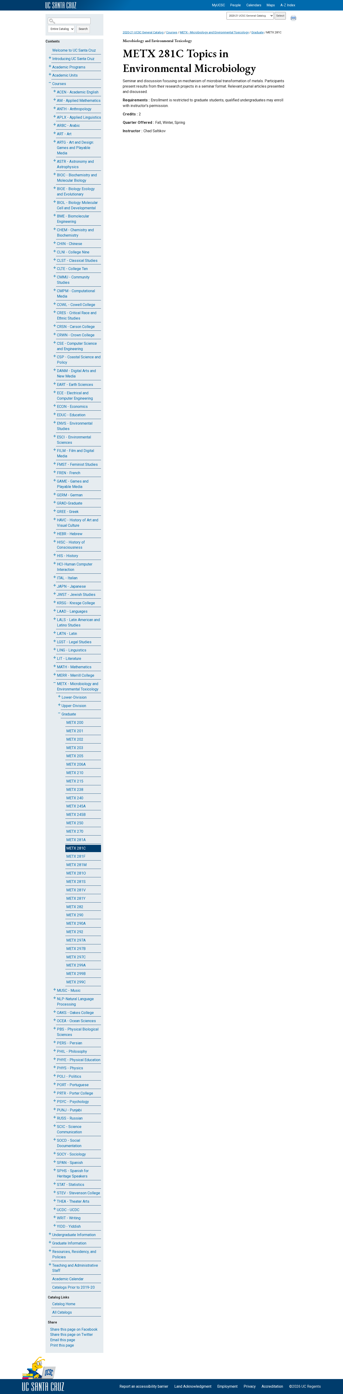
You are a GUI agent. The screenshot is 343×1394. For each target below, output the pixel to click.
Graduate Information (69, 1243)
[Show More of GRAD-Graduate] (54, 502)
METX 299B (76, 973)
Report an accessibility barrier (143, 1386)
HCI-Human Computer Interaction (74, 567)
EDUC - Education (71, 415)
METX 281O (76, 873)
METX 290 (74, 915)
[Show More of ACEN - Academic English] (54, 91)
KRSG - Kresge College (76, 603)
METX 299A (76, 965)
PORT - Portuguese (73, 1085)
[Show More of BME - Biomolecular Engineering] (54, 215)
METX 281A (76, 840)
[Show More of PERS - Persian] (54, 1042)
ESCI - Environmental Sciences (74, 440)
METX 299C (76, 982)
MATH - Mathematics (74, 667)
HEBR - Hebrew (69, 534)
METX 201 (74, 731)
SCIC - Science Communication (69, 1129)
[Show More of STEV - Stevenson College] (54, 1192)
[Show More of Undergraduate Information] (50, 1233)
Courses (59, 84)
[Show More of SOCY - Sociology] (54, 1153)
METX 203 (74, 748)
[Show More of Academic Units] (50, 74)
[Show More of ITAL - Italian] (54, 577)
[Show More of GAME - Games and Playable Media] (54, 480)
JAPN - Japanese (71, 586)
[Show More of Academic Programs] (50, 66)
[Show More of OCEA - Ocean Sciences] (54, 1019)
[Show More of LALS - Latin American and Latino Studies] (54, 618)
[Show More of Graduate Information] (50, 1242)
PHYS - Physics (70, 1068)
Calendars (253, 5)
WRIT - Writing (68, 1218)
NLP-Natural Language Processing (75, 1001)
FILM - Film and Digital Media (75, 453)
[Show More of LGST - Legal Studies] (54, 641)
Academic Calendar (68, 1279)
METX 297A (76, 940)
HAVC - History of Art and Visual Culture (77, 523)
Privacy (250, 1386)
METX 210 (74, 773)
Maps (271, 5)
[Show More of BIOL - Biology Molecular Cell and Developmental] (54, 201)
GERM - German (70, 495)
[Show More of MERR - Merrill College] (54, 674)
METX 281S (76, 881)
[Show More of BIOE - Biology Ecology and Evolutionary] (54, 187)
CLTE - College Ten (72, 269)
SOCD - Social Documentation (69, 1143)
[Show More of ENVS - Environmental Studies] (54, 422)
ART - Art (64, 134)
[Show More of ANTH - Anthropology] (54, 108)
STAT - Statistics (70, 1184)
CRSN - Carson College (76, 326)
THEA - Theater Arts (73, 1201)
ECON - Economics (72, 406)
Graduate (69, 714)
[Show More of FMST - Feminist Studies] (54, 463)
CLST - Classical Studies (77, 260)
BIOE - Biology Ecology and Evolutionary (76, 191)
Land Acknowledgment (192, 1386)
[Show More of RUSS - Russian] (54, 1117)
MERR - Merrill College (75, 675)
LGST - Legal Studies (74, 642)
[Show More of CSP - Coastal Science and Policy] (54, 356)
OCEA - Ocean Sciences (76, 1021)
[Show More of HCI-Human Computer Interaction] (54, 563)
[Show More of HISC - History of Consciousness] (54, 541)
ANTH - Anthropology (74, 109)
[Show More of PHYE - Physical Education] (54, 1058)
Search (83, 29)
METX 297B (76, 948)
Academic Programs (68, 67)
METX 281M (76, 865)
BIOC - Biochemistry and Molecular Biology (77, 178)
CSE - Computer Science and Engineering (77, 346)
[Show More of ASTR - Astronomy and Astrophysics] (54, 160)
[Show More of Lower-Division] (59, 696)
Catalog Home (63, 1304)
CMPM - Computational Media (76, 294)
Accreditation (272, 1386)
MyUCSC (218, 5)
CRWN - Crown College (75, 335)
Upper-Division (74, 706)
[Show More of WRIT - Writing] (54, 1217)
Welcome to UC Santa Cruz (74, 50)
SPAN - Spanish (70, 1162)
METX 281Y (75, 898)
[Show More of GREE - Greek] (54, 510)
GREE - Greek (68, 511)
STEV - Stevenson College (78, 1193)
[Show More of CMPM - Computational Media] (54, 290)
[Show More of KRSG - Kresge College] (54, 602)
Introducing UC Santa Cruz (73, 59)
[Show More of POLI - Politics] (54, 1075)
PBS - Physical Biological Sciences (77, 1032)
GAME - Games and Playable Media (72, 484)
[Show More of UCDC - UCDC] (54, 1208)
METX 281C (76, 848)
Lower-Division (74, 697)
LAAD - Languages (72, 611)
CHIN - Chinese (69, 244)
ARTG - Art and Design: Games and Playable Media (75, 147)
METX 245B (76, 814)
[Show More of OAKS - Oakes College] (54, 1011)
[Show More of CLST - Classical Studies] (54, 259)
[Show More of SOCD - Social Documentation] (54, 1139)
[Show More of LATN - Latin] (54, 632)
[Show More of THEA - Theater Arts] (54, 1200)
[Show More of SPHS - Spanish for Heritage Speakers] (54, 1169)
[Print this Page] (294, 18)
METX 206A (76, 764)
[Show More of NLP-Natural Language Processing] (54, 998)
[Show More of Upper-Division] (59, 704)
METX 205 (74, 756)
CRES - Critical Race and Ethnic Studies (76, 315)
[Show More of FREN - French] (54, 471)
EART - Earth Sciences (75, 384)
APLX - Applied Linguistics (79, 117)
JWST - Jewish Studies (76, 594)
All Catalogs (62, 1312)
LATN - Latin (67, 633)
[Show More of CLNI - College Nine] (54, 251)
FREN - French (68, 473)
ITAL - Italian (67, 578)
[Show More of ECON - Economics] (54, 405)
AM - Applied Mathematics (79, 100)
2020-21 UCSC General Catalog (143, 32)
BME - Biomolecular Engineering (73, 219)
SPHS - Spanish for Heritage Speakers (73, 1173)
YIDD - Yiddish (69, 1226)
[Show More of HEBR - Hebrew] (54, 532)
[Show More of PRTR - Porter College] (54, 1092)
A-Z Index (287, 5)
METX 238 (74, 789)
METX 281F (75, 856)
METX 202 (74, 739)
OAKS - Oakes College (75, 1012)
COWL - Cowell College (76, 304)
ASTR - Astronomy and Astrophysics (75, 164)
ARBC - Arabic (68, 125)
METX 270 (74, 831)
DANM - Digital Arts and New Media (76, 373)
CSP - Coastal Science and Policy (79, 360)
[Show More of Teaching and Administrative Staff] (50, 1264)
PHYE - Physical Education (78, 1060)
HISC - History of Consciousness (71, 545)
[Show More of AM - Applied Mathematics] (54, 99)
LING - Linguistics (71, 650)
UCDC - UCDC (68, 1210)
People (235, 5)
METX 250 (74, 823)
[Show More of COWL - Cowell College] (54, 303)
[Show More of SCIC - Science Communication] (54, 1125)
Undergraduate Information (74, 1235)
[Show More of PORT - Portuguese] (54, 1083)
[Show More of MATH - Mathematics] (54, 666)
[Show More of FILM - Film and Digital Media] (54, 449)
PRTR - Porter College (75, 1093)
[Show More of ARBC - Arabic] (54, 124)
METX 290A (76, 923)
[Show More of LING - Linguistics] (54, 649)
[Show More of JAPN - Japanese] (54, 585)
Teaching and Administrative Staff (75, 1268)
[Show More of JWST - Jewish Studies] (54, 593)
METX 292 (74, 932)
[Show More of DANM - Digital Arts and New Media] (54, 369)
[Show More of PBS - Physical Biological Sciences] (54, 1028)
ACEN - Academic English (77, 92)
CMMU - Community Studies (73, 280)
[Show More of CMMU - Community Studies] (54, 276)
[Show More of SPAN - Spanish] (54, 1161)
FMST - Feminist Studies (77, 464)
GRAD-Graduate (69, 503)
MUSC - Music (68, 990)
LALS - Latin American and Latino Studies (78, 622)
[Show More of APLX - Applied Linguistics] (54, 116)
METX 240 (74, 798)
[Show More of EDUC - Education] (54, 414)
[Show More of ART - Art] (54, 133)
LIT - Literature (69, 658)
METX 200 (74, 722)
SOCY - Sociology (71, 1154)
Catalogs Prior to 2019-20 (73, 1287)
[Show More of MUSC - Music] (54, 989)
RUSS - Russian (70, 1118)
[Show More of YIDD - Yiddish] (54, 1225)
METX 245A (76, 806)
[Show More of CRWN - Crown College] (54, 334)
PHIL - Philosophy (72, 1051)
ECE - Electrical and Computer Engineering (75, 396)
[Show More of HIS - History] (54, 554)
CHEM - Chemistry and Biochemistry (75, 233)
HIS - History (67, 556)
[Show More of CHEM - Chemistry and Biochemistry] (54, 229)
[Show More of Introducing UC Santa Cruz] (50, 57)
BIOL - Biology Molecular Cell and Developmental (77, 205)
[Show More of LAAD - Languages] (54, 610)
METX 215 (74, 781)
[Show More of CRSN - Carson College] (54, 325)
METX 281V (76, 890)
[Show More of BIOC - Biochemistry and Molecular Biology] (54, 174)
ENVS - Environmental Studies (74, 426)
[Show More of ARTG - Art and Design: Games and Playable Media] (54, 141)
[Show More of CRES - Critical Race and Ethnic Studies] (54, 311)
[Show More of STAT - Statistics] (54, 1183)
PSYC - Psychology (73, 1101)
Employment (227, 1386)
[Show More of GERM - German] (54, 494)
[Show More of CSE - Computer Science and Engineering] (54, 342)
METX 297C (76, 957)
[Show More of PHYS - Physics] (54, 1067)
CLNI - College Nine (73, 252)
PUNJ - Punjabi (69, 1110)
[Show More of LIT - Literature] (54, 657)
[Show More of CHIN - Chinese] (54, 242)
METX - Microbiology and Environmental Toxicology (77, 686)
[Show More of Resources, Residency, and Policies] (50, 1250)
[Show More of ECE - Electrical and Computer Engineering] (54, 392)
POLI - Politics (69, 1076)
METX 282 (74, 907)
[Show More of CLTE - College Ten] (54, 267)
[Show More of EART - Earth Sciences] (54, 383)
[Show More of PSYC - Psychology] (54, 1100)
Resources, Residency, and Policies (74, 1254)
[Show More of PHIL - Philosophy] (54, 1050)
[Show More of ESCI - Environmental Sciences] (54, 436)
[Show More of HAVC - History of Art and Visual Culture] (54, 519)
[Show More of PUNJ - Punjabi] (54, 1109)
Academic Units (65, 75)
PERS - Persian (69, 1043)
